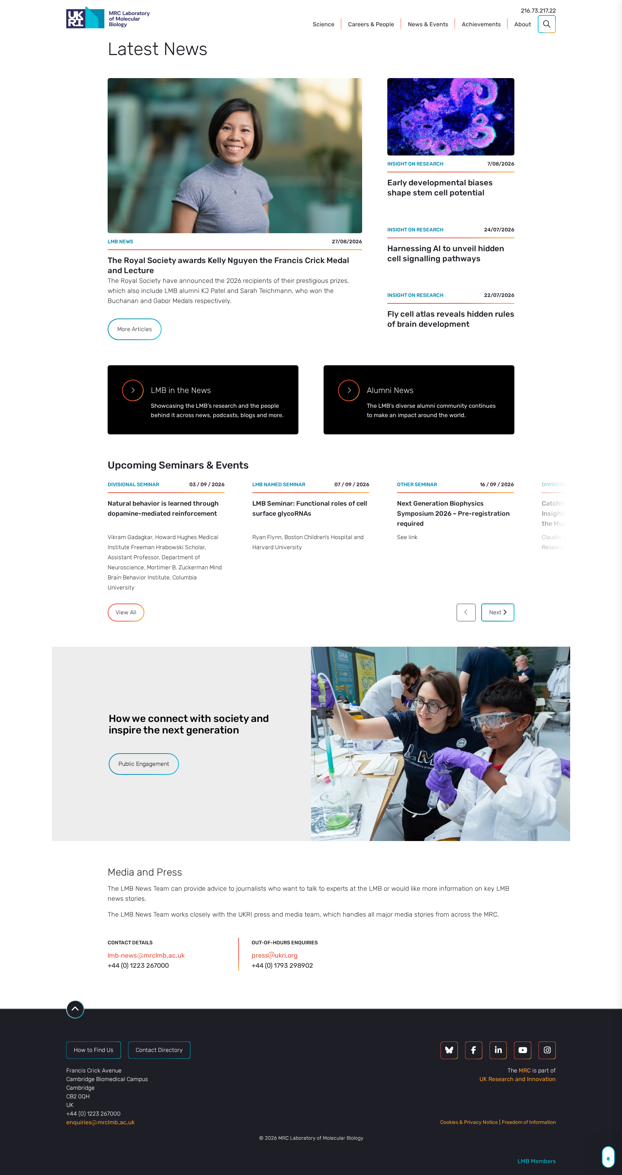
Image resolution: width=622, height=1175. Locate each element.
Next (496, 612)
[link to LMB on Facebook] (473, 1050)
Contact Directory (159, 1050)
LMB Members (537, 1161)
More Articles (134, 329)
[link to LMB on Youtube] (522, 1050)
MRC (525, 1070)
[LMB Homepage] (108, 18)
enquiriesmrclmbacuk (100, 1122)
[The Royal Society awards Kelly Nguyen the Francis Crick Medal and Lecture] (235, 155)
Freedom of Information (529, 1122)
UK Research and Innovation (517, 1079)
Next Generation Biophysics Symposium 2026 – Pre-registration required (453, 514)
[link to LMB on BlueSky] (449, 1050)
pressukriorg (275, 955)
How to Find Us (93, 1050)
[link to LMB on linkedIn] (498, 1050)
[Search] (546, 24)
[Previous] (466, 612)
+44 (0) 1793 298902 (282, 966)
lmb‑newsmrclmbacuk (146, 955)
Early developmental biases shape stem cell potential (440, 188)
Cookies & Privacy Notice (469, 1122)
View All (126, 612)
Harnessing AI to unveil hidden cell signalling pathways (445, 253)
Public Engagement (143, 763)
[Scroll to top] (75, 1009)
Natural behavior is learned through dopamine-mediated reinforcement (163, 509)
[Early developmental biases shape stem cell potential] (450, 116)
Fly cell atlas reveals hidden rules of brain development (450, 319)
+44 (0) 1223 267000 (138, 966)
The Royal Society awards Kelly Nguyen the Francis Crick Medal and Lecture (228, 265)
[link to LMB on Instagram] (547, 1050)
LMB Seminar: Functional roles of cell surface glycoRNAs (309, 509)
